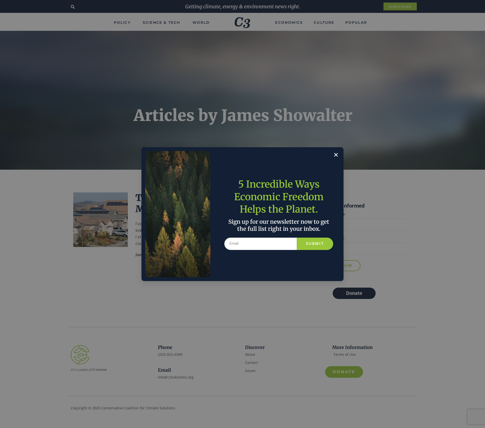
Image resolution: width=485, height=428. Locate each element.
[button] (335, 154)
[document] (242, 214)
